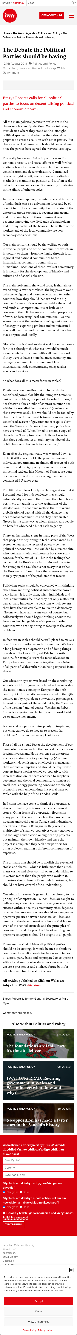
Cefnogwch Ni (51, 15)
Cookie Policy (29, 1330)
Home (6, 33)
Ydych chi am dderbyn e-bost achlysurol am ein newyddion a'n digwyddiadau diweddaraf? (34, 1200)
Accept (38, 1301)
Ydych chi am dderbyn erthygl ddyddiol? (32, 1185)
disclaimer (34, 985)
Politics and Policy (49, 33)
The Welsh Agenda (24, 33)
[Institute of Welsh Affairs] (10, 16)
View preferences (38, 1321)
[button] (71, 1270)
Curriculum (10, 68)
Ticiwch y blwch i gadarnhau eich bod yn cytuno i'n (38, 1215)
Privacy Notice (45, 1330)
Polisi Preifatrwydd (15, 1217)
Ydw (26, 1192)
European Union (29, 68)
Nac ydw (12, 1192)
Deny (38, 1311)
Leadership (48, 68)
